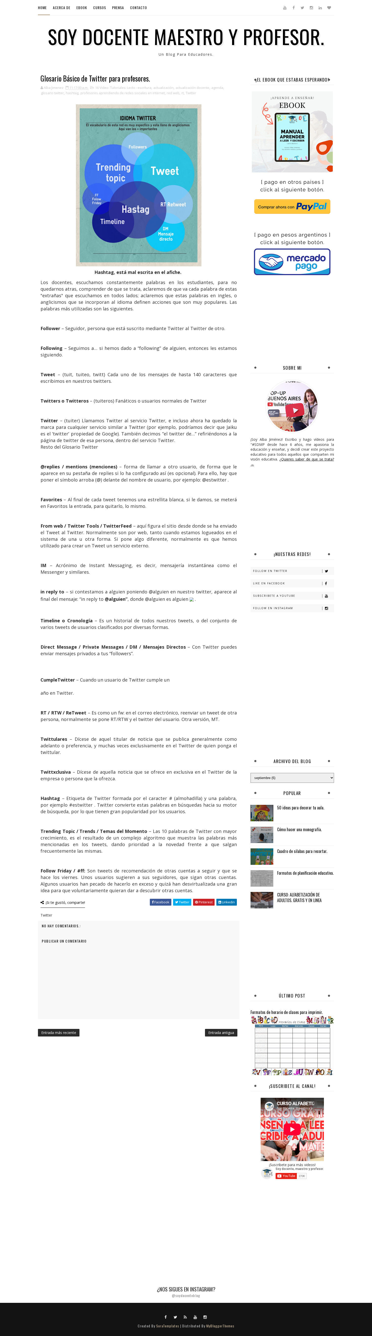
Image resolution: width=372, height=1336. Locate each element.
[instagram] (311, 7)
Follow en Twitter (270, 571)
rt (182, 93)
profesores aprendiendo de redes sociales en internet (122, 93)
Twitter (191, 93)
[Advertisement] (311, 320)
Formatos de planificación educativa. (305, 873)
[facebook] (293, 7)
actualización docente (192, 87)
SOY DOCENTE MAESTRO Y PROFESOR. (186, 36)
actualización (163, 87)
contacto (138, 7)
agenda (217, 87)
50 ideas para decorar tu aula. (300, 808)
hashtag (72, 93)
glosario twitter (52, 93)
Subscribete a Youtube (274, 595)
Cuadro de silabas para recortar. (302, 851)
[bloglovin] (329, 7)
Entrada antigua (221, 1032)
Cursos (99, 7)
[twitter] (302, 7)
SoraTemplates (167, 1325)
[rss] (185, 1317)
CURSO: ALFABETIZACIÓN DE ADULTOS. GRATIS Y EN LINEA (299, 897)
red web (173, 93)
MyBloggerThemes (220, 1325)
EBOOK (81, 7)
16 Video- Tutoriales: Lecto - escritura (123, 87)
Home (42, 7)
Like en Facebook (269, 583)
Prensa (118, 7)
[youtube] (284, 7)
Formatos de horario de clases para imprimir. (287, 1012)
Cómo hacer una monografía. (299, 829)
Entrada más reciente (58, 1032)
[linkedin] (320, 7)
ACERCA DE (61, 7)
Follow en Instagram (273, 608)
